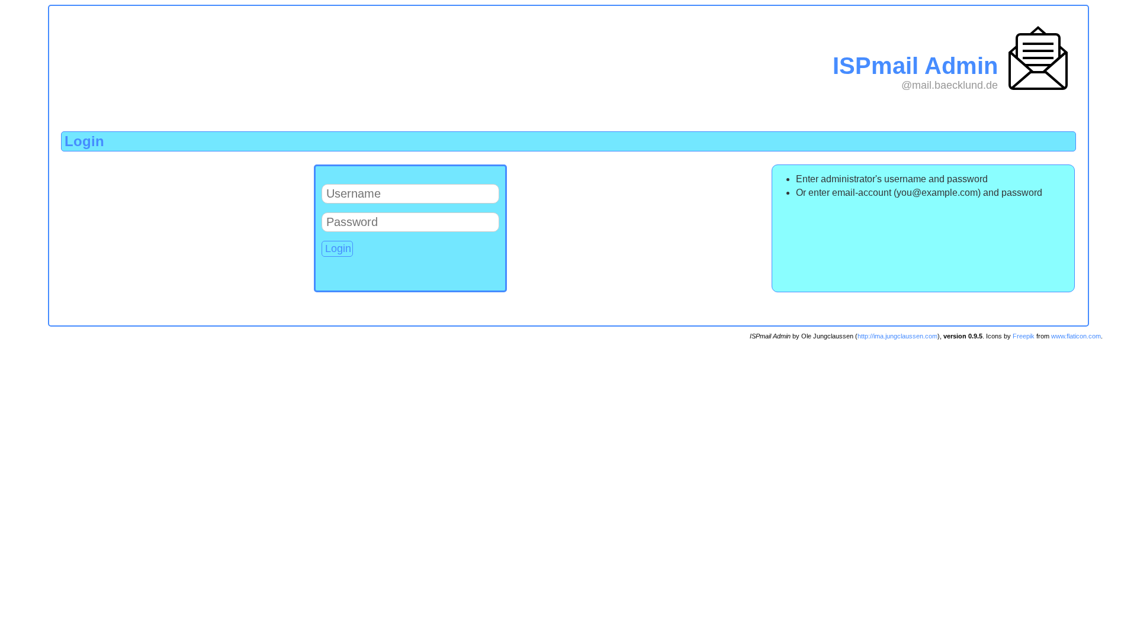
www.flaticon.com (1076, 336)
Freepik (1024, 336)
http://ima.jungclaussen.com (897, 336)
